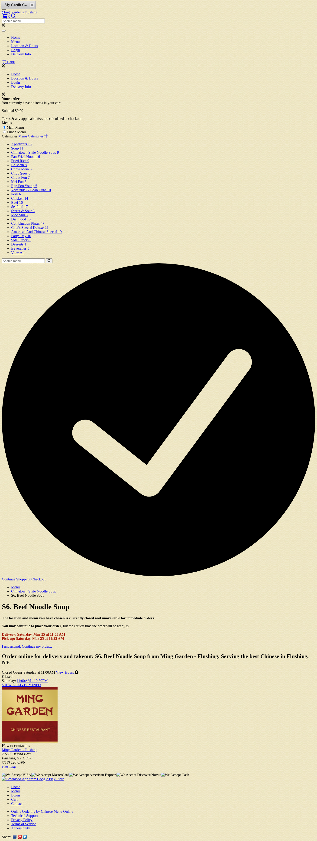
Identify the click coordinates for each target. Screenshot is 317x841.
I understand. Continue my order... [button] (27, 646)
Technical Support (24, 816)
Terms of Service (23, 824)
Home (15, 37)
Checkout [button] (38, 579)
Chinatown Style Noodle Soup (33, 591)
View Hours (65, 672)
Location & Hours (24, 46)
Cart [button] (10, 62)
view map (9, 766)
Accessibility (20, 828)
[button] (6, 16)
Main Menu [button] (15, 127)
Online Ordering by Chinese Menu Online (42, 811)
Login (15, 50)
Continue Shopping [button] (16, 579)
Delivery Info (21, 54)
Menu (15, 42)
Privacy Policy (21, 820)
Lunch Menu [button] (16, 132)
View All (17, 253)
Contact (17, 804)
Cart (14, 799)
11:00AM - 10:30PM (32, 681)
